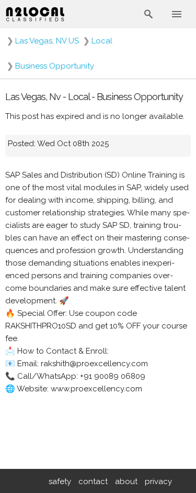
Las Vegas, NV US (47, 41)
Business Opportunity (54, 66)
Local (101, 41)
